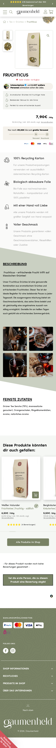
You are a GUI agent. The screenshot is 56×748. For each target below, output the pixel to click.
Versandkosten (47, 122)
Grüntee (20, 22)
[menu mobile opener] (5, 12)
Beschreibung (15, 264)
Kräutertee (30, 508)
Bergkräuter (31, 505)
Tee (11, 22)
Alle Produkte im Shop (28, 542)
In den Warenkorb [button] (16, 495)
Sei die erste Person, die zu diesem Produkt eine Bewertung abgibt (28, 580)
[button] (3, 3)
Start (4, 21)
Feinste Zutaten (17, 399)
